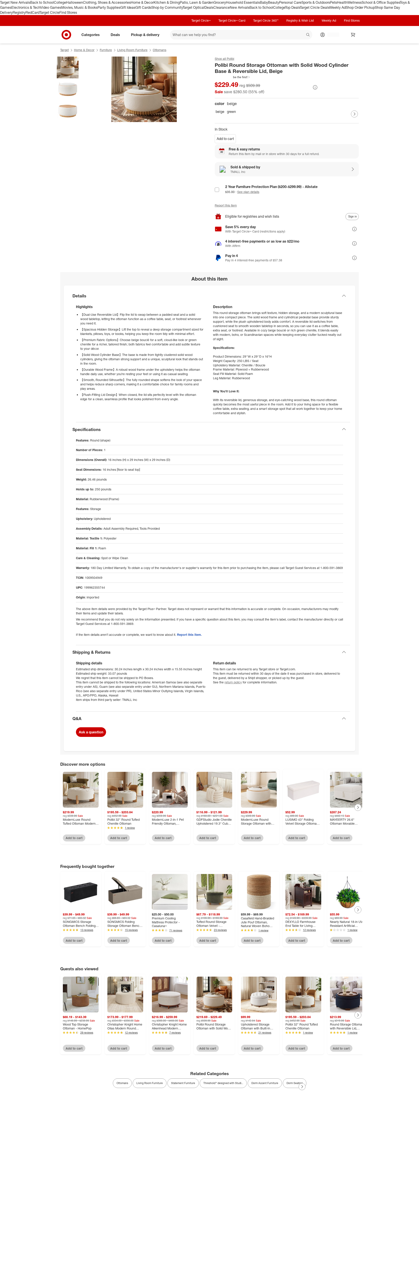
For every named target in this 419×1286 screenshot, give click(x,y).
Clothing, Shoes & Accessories (107, 2)
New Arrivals (239, 7)
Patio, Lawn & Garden (196, 2)
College (60, 2)
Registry (19, 12)
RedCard (32, 12)
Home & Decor (142, 2)
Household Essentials (243, 2)
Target (64, 50)
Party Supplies (109, 7)
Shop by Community (167, 7)
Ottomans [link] (122, 1083)
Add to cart (225, 138)
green (231, 111)
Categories (90, 34)
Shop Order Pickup (360, 7)
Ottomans (159, 50)
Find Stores (68, 12)
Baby (264, 2)
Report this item (226, 205)
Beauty (273, 2)
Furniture (106, 50)
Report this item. (189, 634)
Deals (208, 7)
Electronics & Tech (25, 7)
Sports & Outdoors (315, 2)
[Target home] (66, 34)
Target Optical (193, 7)
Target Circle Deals (314, 7)
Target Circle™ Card (231, 20)
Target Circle (49, 12)
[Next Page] (354, 113)
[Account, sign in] (331, 35)
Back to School (42, 2)
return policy (233, 682)
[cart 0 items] (353, 35)
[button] (232, 77)
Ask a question (91, 732)
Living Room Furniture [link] (149, 1083)
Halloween (74, 2)
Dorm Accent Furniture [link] (264, 1083)
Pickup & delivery (145, 34)
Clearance (221, 7)
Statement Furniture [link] (183, 1083)
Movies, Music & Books (79, 7)
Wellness (354, 2)
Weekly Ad (337, 7)
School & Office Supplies (381, 2)
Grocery (219, 2)
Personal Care (290, 2)
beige (220, 111)
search (308, 35)
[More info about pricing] (315, 87)
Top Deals (292, 7)
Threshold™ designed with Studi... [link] (223, 1083)
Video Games (50, 7)
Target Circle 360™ (265, 20)
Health (342, 2)
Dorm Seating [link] (295, 1083)
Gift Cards (143, 7)
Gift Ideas (127, 7)
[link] (232, 77)
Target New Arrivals (15, 2)
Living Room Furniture (132, 50)
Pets (333, 2)
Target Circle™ (201, 20)
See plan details (248, 192)
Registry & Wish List (300, 20)
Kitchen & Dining (167, 2)
